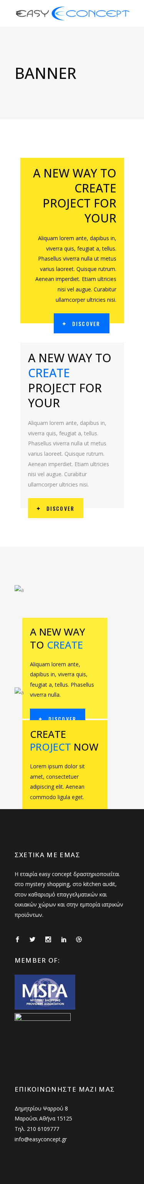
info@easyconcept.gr (41, 1139)
